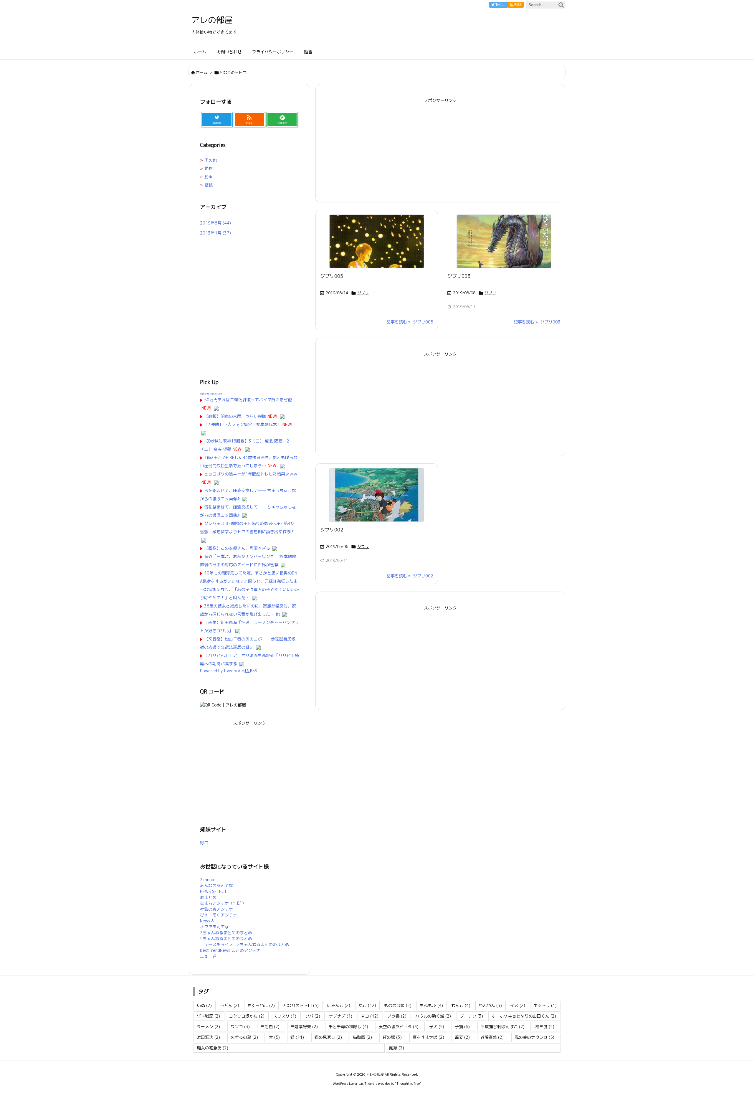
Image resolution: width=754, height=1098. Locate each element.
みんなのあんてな (216, 885)
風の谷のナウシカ (534, 1037)
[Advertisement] (440, 146)
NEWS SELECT (213, 891)
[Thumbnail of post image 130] (503, 241)
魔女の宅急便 (212, 1048)
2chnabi (208, 879)
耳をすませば (428, 1037)
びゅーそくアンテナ (218, 915)
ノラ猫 (396, 1016)
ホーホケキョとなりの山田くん (524, 1016)
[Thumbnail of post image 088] (376, 241)
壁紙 (208, 185)
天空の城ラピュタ (399, 1026)
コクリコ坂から (246, 1016)
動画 (208, 176)
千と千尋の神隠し (348, 1026)
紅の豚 (392, 1037)
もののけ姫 (397, 1005)
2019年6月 (215, 223)
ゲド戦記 (208, 1016)
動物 (208, 168)
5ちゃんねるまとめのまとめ (226, 938)
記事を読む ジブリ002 (409, 576)
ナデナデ (340, 1016)
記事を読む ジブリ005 (409, 322)
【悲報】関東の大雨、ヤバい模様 (235, 416)
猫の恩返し (328, 1037)
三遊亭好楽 (304, 1026)
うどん (229, 1005)
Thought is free (407, 1083)
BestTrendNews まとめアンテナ (230, 950)
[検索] (561, 5)
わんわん (490, 1005)
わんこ (460, 1005)
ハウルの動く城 (433, 1016)
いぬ (204, 1005)
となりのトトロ (301, 1005)
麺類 (396, 1048)
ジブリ (363, 292)
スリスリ (284, 1016)
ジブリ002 (331, 529)
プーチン (471, 1016)
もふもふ (431, 1005)
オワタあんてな (214, 926)
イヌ (517, 1005)
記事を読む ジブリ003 (537, 322)
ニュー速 (208, 956)
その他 (210, 160)
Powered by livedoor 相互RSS (228, 670)
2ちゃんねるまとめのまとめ (226, 932)
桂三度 (544, 1026)
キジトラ (545, 1005)
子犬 (436, 1026)
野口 (204, 843)
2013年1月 (215, 233)
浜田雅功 (208, 1037)
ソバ (312, 1016)
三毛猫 (270, 1026)
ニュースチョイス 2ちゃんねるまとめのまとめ (244, 944)
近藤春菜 (492, 1037)
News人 (207, 921)
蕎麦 (462, 1037)
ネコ (369, 1016)
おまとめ (208, 897)
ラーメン (208, 1026)
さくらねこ (261, 1005)
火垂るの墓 (244, 1037)
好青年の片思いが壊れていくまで (211, 394)
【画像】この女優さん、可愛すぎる (237, 548)
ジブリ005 (331, 276)
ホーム (201, 72)
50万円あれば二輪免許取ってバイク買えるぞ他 (248, 399)
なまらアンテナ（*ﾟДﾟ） (223, 903)
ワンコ (240, 1026)
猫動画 (362, 1037)
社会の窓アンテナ (216, 909)
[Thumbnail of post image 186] (376, 495)
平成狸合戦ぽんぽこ (503, 1026)
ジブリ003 (458, 276)
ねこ (367, 1005)
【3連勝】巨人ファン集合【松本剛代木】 (242, 424)
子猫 (462, 1026)
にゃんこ (338, 1005)
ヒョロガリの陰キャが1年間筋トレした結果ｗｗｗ (250, 474)
